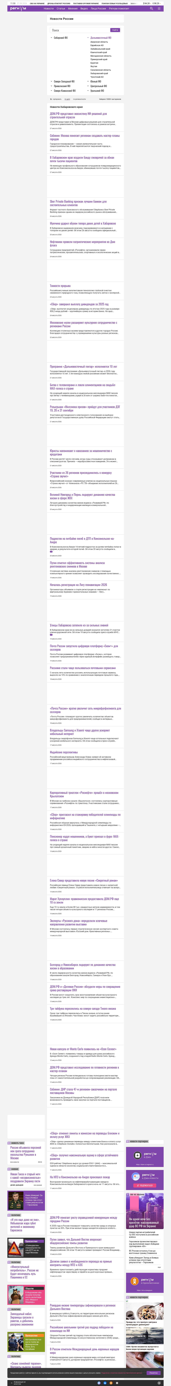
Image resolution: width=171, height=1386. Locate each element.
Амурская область (99, 42)
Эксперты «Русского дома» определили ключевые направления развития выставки (78, 922)
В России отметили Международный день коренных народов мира (84, 1351)
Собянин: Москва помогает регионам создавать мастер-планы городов (85, 137)
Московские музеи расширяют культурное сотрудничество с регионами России (83, 324)
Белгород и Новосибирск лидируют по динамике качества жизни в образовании (82, 966)
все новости (14, 1162)
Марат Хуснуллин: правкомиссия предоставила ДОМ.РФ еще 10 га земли (84, 900)
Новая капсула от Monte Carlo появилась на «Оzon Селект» (83, 1049)
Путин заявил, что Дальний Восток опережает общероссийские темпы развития (76, 1241)
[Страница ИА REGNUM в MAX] (99, 1382)
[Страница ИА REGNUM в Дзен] (117, 1382)
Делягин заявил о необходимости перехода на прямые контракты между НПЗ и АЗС (81, 1263)
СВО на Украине (37, 4)
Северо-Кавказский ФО (65, 90)
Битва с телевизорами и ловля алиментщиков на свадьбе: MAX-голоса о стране (83, 386)
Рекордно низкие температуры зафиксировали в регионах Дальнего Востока (82, 1307)
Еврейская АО (97, 45)
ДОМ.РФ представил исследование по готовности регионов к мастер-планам (84, 1069)
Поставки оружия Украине (86, 4)
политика (15, 1215)
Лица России (98, 8)
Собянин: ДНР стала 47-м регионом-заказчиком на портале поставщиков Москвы (83, 1091)
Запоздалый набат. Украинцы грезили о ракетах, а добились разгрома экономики (21, 1319)
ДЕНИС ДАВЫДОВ (16, 1185)
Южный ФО (96, 81)
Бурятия (94, 63)
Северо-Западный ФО (64, 81)
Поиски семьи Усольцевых (115, 4)
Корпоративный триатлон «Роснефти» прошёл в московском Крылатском (84, 794)
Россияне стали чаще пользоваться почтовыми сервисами (83, 667)
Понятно (154, 1373)
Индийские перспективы (64, 752)
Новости (49, 8)
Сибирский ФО (61, 37)
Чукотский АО (97, 77)
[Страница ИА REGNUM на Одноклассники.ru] (111, 1382)
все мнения (38, 1185)
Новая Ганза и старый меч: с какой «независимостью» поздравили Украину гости (25, 1177)
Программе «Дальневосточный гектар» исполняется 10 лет (83, 366)
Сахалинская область (101, 70)
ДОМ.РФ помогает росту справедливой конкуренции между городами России (83, 1219)
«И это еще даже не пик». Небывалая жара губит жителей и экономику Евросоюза (25, 1225)
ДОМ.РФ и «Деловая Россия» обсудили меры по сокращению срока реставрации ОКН (85, 988)
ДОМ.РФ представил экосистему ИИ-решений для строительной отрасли (78, 115)
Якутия (94, 66)
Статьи (61, 8)
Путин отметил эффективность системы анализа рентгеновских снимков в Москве (77, 564)
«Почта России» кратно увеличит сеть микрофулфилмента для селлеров (85, 710)
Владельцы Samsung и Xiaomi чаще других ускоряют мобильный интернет (80, 732)
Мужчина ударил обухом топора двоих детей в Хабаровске (83, 223)
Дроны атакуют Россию (58, 4)
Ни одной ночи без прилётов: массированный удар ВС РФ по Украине (144, 1222)
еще (159, 1267)
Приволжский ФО (62, 86)
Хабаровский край (99, 73)
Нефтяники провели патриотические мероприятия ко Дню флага (82, 243)
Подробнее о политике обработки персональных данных (121, 1373)
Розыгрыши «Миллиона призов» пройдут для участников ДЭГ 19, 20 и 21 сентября (85, 408)
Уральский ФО (97, 90)
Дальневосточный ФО (101, 37)
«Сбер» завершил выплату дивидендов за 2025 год (79, 304)
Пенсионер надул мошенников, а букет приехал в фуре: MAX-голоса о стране (84, 838)
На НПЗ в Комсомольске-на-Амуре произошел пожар (80, 1177)
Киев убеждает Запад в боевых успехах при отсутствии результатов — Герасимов (34, 1200)
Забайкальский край (100, 49)
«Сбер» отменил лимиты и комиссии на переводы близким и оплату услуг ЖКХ (84, 1135)
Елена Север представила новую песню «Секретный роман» (84, 880)
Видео (84, 8)
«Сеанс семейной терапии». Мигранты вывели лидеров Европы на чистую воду (26, 1366)
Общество (29, 1288)
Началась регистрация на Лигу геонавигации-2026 (78, 584)
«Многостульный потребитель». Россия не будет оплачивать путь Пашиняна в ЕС (24, 1272)
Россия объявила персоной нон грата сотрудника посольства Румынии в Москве (25, 1153)
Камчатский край (99, 52)
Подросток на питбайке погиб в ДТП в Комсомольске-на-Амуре (82, 540)
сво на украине (137, 1194)
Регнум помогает (119, 8)
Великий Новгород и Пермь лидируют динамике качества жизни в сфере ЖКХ (82, 496)
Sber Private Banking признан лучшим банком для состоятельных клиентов (78, 203)
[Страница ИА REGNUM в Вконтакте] (105, 1382)
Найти (115, 30)
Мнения (72, 8)
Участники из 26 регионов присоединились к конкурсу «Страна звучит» (81, 474)
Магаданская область (101, 56)
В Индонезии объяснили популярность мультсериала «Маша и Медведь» (33, 1297)
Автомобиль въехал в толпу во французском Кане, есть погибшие (33, 1344)
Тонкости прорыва (60, 285)
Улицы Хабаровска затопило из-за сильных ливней (79, 625)
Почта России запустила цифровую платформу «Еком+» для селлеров (84, 648)
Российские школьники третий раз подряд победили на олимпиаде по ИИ (81, 1329)
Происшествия (31, 1241)
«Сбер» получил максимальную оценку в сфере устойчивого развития (84, 1157)
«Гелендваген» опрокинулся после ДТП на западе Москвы (33, 1249)
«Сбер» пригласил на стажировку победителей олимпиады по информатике (85, 816)
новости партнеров (139, 1141)
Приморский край (99, 59)
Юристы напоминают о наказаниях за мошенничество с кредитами (81, 452)
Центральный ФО (99, 86)
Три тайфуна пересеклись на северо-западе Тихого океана (83, 1008)
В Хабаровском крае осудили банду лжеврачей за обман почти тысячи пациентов (82, 159)
